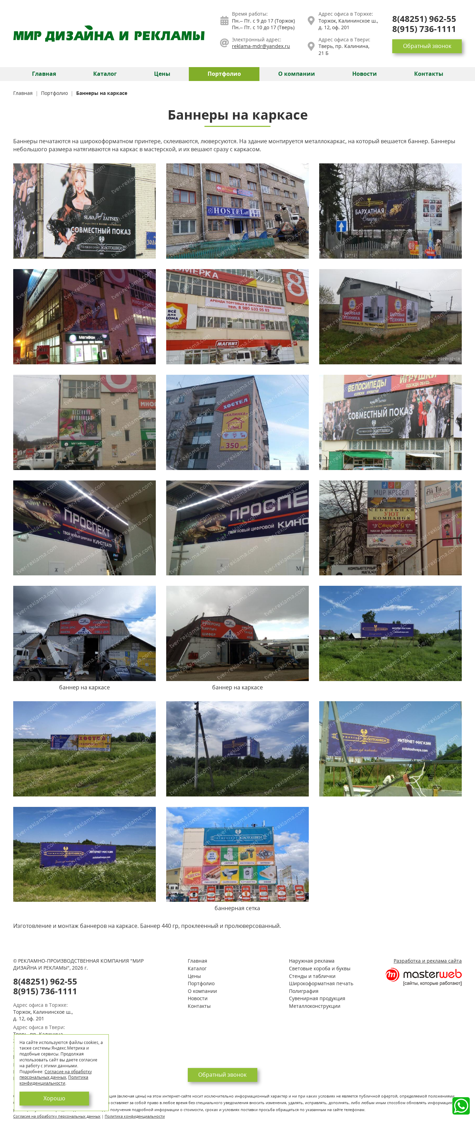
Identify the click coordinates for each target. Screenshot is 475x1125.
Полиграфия (304, 991)
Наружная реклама (312, 960)
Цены (162, 74)
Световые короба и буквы (320, 968)
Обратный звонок (427, 46)
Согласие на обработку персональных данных (56, 1116)
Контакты (428, 74)
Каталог (105, 74)
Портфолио (224, 74)
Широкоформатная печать (321, 983)
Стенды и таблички (312, 976)
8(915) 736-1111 (424, 29)
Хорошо (54, 1098)
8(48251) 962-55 (424, 19)
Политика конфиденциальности (135, 1116)
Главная (44, 74)
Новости (364, 74)
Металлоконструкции (314, 1006)
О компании (296, 74)
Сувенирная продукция (317, 998)
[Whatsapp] (461, 1106)
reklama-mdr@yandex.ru (261, 46)
